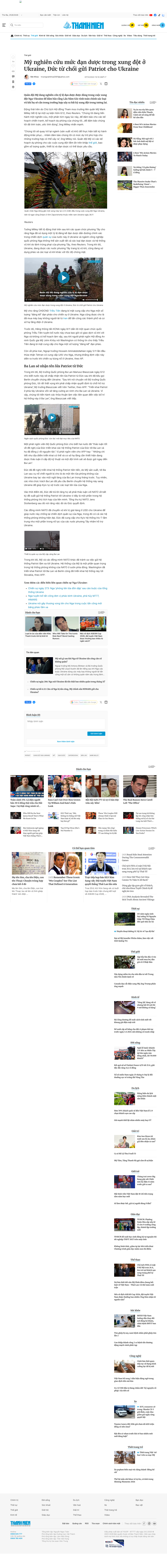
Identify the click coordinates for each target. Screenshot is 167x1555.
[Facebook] (155, 15)
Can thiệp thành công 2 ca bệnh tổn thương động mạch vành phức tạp (133, 1343)
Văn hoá (76, 1505)
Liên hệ (65, 15)
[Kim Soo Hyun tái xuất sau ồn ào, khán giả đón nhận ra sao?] (124, 1141)
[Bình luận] (13, 76)
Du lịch (84, 36)
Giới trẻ (68, 36)
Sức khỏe (59, 36)
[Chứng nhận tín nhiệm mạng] (114, 1544)
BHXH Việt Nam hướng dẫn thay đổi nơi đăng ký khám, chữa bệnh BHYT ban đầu (146, 1320)
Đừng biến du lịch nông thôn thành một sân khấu (146, 1096)
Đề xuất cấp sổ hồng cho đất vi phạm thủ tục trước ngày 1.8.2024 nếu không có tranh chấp (134, 1030)
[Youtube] (151, 15)
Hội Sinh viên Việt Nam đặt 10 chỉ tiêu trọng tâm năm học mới (133, 1195)
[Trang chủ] (12, 36)
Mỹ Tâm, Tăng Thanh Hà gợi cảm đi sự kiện (133, 1160)
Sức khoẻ (46, 1505)
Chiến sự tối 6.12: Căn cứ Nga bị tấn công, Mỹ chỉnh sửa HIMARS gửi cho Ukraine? (64, 691)
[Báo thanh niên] (83, 25)
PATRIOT (27, 755)
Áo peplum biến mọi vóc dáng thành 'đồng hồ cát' (134, 1470)
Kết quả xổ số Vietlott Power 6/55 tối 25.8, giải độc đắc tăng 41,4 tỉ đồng (134, 1066)
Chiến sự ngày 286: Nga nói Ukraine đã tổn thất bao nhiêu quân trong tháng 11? (67, 682)
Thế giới (34, 36)
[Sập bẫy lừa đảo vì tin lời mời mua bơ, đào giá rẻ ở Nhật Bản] (124, 962)
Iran (65, 318)
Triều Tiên (54, 310)
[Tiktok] (159, 15)
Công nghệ (117, 36)
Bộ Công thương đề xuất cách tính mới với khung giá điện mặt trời (132, 1021)
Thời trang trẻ (149, 36)
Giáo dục (76, 36)
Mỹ (54, 755)
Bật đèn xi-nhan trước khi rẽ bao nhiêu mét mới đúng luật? (133, 1434)
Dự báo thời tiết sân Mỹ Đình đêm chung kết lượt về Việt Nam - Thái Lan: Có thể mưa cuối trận (134, 1285)
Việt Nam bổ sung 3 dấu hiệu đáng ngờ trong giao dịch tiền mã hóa (134, 1379)
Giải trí (100, 36)
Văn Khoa (34, 77)
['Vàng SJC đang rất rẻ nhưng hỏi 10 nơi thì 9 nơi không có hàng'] (124, 1007)
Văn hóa (92, 36)
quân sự (47, 237)
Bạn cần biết (45, 15)
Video (129, 36)
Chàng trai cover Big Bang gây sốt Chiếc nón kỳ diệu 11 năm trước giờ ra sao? (146, 1180)
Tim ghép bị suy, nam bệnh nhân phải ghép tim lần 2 (135, 1334)
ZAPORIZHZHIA (73, 755)
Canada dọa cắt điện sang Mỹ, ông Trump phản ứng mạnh (135, 985)
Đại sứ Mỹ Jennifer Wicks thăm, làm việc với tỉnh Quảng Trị (133, 939)
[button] (13, 57)
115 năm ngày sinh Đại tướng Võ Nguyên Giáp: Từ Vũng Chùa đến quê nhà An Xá (146, 918)
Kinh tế (42, 36)
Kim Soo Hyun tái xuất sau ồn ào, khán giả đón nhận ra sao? (146, 1139)
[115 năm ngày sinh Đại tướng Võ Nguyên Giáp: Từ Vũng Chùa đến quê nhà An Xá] (124, 919)
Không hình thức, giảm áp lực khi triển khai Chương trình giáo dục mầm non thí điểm (133, 1247)
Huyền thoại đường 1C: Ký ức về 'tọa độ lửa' (136, 931)
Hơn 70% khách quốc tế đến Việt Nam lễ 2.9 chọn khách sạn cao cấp (133, 1112)
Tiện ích (56, 15)
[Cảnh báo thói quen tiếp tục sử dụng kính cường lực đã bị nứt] (124, 1366)
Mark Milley (94, 755)
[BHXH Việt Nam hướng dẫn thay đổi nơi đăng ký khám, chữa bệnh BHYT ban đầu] (124, 1320)
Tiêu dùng (137, 36)
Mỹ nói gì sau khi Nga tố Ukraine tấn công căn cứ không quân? (78, 660)
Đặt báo (65, 1523)
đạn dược (61, 755)
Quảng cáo (77, 1523)
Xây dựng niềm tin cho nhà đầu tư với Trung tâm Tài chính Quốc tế (134, 975)
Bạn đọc (139, 1500)
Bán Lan (84, 755)
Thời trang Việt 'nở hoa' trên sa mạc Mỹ (147, 1453)
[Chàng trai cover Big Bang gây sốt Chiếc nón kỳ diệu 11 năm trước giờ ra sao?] (124, 1181)
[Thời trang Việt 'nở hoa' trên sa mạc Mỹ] (124, 1457)
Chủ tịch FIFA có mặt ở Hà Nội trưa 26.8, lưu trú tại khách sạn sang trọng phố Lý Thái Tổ (146, 1270)
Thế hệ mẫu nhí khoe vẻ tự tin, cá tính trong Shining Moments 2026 (133, 1480)
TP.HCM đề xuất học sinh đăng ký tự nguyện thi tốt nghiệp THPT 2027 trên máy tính (135, 1238)
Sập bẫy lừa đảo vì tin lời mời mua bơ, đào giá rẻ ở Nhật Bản (146, 959)
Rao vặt (139, 1505)
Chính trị (18, 36)
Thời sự (26, 36)
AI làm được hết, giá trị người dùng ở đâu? (132, 1203)
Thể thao (108, 36)
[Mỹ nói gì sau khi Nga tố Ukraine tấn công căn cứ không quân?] (39, 665)
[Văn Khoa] (26, 77)
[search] (26, 25)
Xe (124, 36)
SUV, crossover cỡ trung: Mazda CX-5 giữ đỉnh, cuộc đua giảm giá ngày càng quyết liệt (146, 1412)
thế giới (93, 142)
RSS (86, 1523)
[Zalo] (163, 15)
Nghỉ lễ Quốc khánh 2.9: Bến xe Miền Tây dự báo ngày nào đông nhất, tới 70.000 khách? (146, 1053)
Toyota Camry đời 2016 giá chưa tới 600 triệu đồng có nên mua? (134, 1425)
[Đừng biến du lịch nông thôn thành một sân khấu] (124, 1098)
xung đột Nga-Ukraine (42, 755)
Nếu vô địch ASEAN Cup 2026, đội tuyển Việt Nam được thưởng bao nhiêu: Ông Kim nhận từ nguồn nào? (135, 1297)
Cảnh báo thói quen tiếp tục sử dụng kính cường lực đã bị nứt (146, 1364)
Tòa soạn (96, 1523)
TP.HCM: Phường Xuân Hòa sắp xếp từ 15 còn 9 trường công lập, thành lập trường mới (146, 1224)
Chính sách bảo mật (111, 1523)
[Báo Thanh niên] (20, 1523)
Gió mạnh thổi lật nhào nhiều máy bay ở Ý (132, 1120)
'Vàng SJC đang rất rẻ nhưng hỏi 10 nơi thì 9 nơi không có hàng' (146, 1005)
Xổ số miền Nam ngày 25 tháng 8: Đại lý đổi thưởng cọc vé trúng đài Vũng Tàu (133, 1076)
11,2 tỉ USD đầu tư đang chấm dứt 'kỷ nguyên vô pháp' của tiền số (135, 1389)
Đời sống (50, 36)
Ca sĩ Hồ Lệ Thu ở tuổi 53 (125, 1153)
